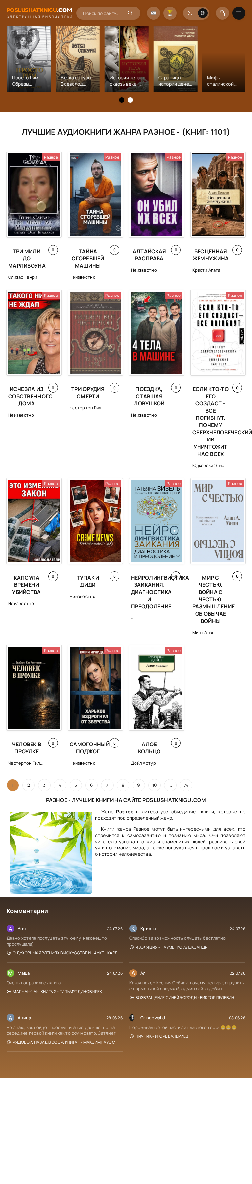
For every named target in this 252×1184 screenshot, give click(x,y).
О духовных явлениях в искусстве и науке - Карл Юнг (68, 953)
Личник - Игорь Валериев (162, 1036)
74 (186, 785)
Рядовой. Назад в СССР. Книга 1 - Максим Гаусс (64, 1042)
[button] (121, 100)
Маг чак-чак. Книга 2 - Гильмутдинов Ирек (57, 991)
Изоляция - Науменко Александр (171, 947)
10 (154, 785)
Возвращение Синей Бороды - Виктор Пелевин (185, 997)
